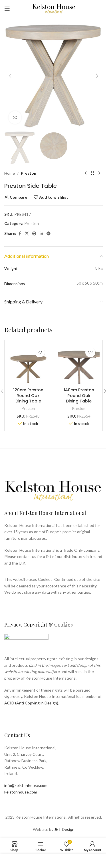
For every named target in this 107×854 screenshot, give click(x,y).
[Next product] (99, 173)
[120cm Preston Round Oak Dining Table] (28, 364)
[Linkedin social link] (41, 233)
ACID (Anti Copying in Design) (31, 702)
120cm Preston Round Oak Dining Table (28, 395)
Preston (28, 173)
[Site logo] (53, 8)
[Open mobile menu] (7, 8)
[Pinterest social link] (34, 233)
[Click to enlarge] (15, 117)
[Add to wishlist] (40, 352)
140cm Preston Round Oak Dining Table (79, 395)
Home (9, 173)
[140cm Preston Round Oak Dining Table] (79, 364)
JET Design (64, 829)
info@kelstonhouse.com (25, 785)
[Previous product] (85, 173)
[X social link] (27, 233)
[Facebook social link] (19, 233)
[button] (10, 75)
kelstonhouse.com (20, 791)
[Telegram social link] (48, 233)
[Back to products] (92, 173)
